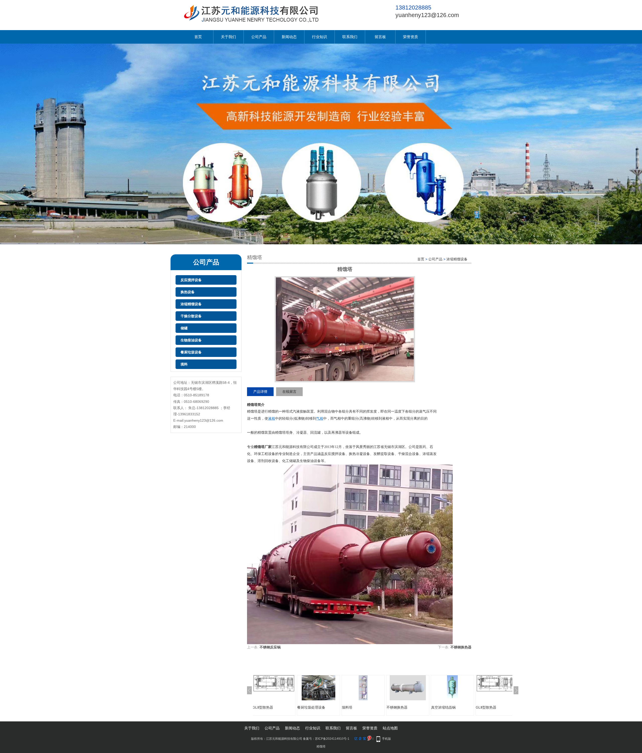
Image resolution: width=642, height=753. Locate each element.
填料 (184, 364)
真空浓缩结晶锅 (418, 707)
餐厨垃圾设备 (191, 352)
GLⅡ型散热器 (461, 707)
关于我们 (228, 37)
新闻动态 (289, 37)
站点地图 (390, 728)
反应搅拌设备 (191, 280)
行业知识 (319, 37)
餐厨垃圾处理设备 (286, 707)
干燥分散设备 (191, 316)
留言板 (380, 37)
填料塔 (322, 707)
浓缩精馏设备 (191, 304)
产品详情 (260, 392)
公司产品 (258, 37)
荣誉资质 (410, 37)
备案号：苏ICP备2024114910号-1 (326, 738)
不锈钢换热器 (460, 647)
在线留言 (289, 392)
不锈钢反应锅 (270, 647)
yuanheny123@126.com (427, 15)
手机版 (386, 738)
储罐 (184, 328)
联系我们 (349, 37)
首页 (198, 37)
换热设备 (188, 292)
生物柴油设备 (191, 340)
